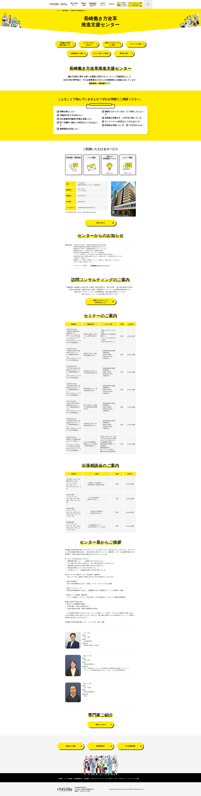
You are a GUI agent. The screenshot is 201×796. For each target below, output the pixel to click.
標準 (119, 5)
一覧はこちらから (100, 724)
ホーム (58, 10)
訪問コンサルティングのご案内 (112, 44)
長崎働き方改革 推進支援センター (65, 44)
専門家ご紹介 (124, 53)
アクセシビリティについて (97, 778)
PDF (122, 336)
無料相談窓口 (93, 4)
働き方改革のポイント (74, 4)
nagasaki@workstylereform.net (86, 207)
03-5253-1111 (83, 791)
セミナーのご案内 (136, 44)
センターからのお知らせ (89, 44)
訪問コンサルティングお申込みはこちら (100, 301)
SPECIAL (112, 4)
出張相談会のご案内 (77, 53)
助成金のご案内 (83, 4)
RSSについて (122, 778)
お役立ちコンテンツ (103, 4)
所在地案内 (86, 778)
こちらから (130, 336)
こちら (111, 173)
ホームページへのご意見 (133, 778)
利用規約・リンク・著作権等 (65, 778)
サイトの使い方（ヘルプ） (111, 778)
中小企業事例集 (130, 746)
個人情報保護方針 (78, 778)
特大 (125, 5)
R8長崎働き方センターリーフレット (100, 265)
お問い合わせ (100, 223)
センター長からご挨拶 (100, 53)
